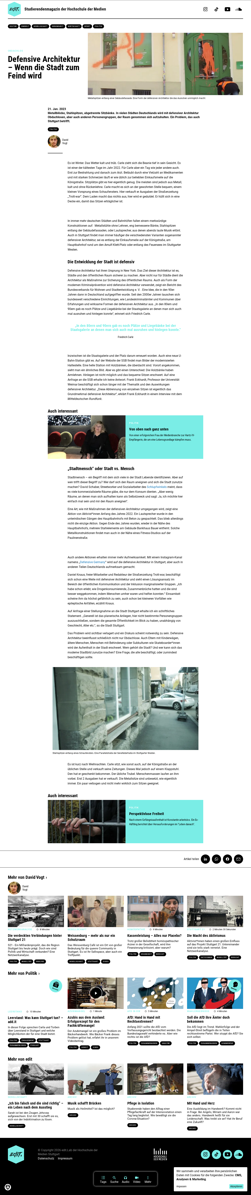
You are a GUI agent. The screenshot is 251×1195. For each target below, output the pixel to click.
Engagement (28, 1040)
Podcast (35, 1045)
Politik (98, 26)
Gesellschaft (40, 26)
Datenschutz (46, 1158)
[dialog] (210, 1179)
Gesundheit (57, 26)
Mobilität (26, 961)
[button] (52, 708)
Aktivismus (206, 957)
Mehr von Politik (22, 973)
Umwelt (25, 26)
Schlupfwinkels (157, 487)
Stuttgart (93, 961)
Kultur (13, 26)
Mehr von (26, 877)
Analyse (40, 961)
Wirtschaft (74, 26)
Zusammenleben (18, 1045)
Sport (87, 26)
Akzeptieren (236, 1186)
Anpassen (181, 1186)
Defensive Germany (92, 562)
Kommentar (227, 1043)
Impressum (65, 1158)
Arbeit (84, 1047)
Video (106, 961)
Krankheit (146, 954)
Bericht (160, 954)
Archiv (72, 1115)
